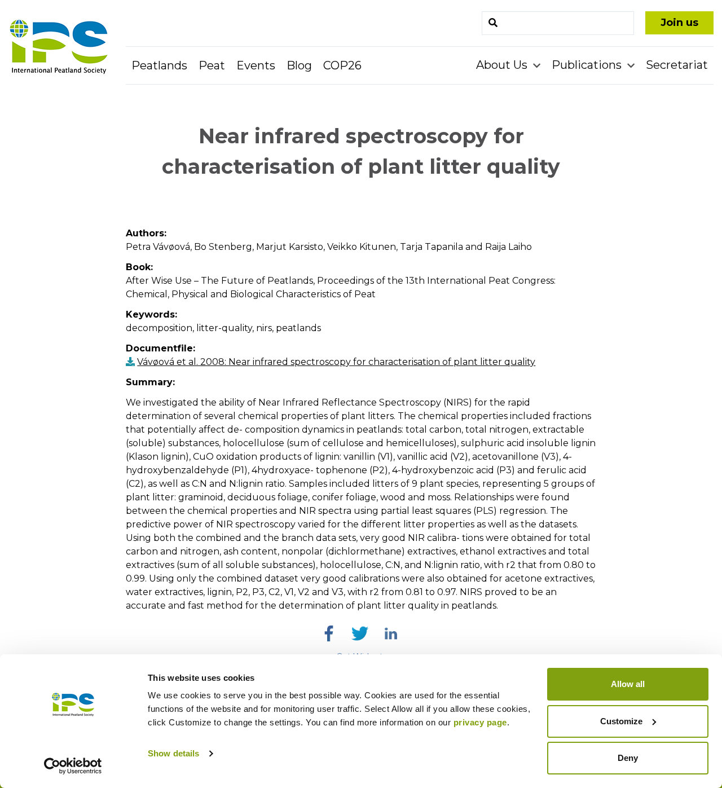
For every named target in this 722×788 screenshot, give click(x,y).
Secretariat (677, 65)
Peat (212, 65)
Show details (173, 753)
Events (255, 65)
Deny (628, 758)
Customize (621, 721)
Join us (679, 22)
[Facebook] (329, 633)
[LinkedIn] (391, 633)
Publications (588, 65)
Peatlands (159, 65)
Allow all (628, 684)
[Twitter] (360, 633)
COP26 (342, 65)
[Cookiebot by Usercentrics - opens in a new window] (73, 766)
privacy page (480, 722)
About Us (503, 65)
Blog (299, 65)
